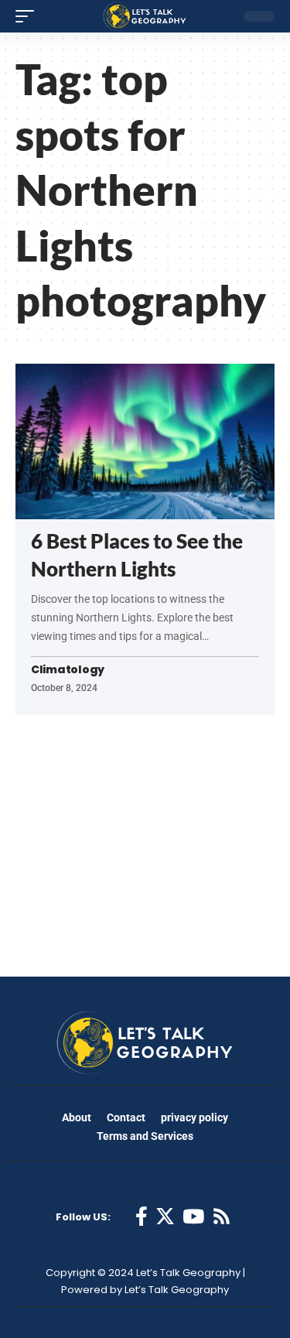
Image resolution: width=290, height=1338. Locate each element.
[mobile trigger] (28, 16)
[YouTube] (193, 1217)
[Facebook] (141, 1217)
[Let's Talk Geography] (144, 16)
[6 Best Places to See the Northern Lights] (145, 441)
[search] (219, 16)
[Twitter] (165, 1217)
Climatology (67, 669)
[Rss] (221, 1217)
